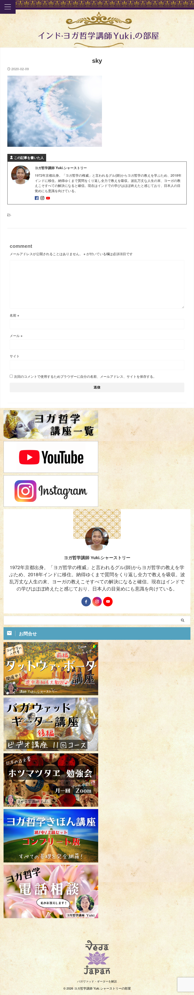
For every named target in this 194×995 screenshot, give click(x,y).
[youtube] (48, 198)
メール (16, 335)
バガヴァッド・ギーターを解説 (97, 981)
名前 (14, 315)
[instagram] (42, 198)
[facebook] (37, 198)
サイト (15, 356)
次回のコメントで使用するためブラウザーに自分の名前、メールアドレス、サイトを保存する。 (85, 376)
